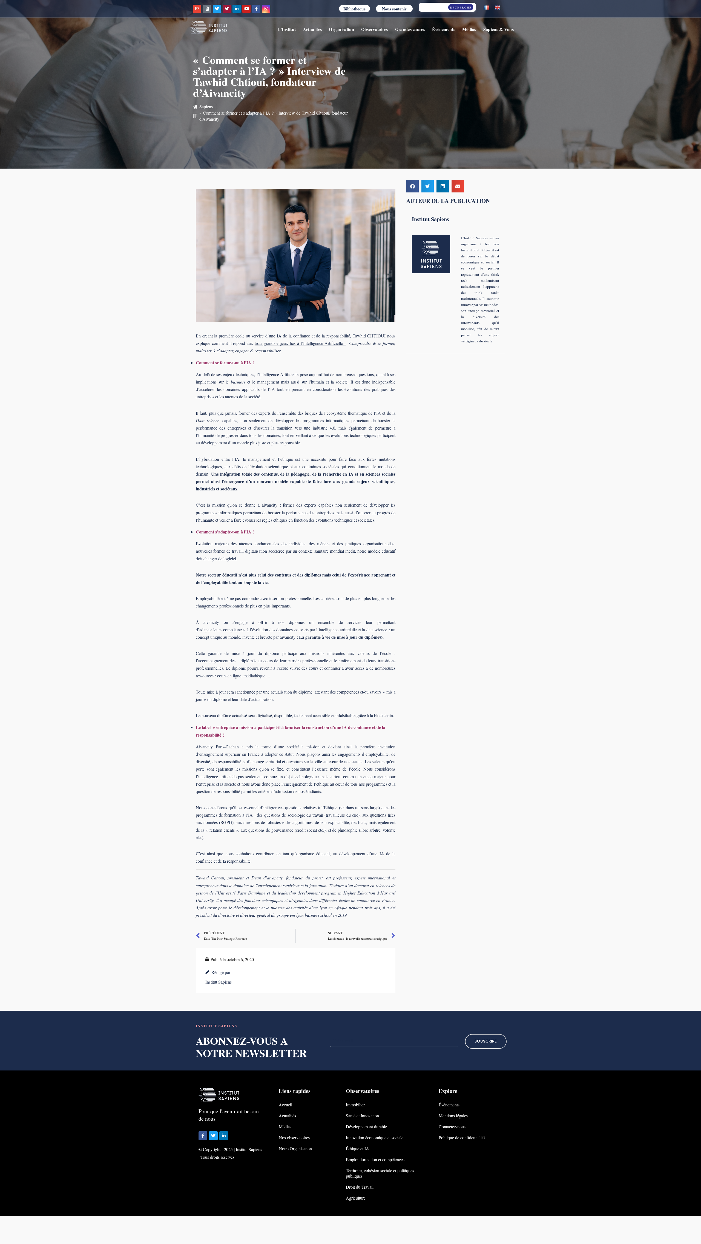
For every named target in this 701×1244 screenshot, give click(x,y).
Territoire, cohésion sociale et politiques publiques (380, 1173)
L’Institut (286, 29)
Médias (469, 29)
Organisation (341, 29)
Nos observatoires (294, 1137)
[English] (498, 7)
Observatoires (374, 29)
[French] (487, 7)
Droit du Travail (360, 1187)
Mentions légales (453, 1115)
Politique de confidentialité (462, 1137)
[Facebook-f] (256, 9)
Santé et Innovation (362, 1115)
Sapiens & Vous (498, 29)
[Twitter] (217, 9)
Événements (443, 29)
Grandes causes (410, 29)
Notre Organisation (295, 1148)
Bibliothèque (354, 9)
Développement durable (366, 1126)
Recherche (461, 7)
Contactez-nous (452, 1126)
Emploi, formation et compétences (375, 1159)
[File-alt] (207, 9)
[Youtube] (246, 9)
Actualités (312, 29)
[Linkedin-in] (236, 9)
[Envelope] (197, 9)
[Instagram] (266, 9)
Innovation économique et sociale (374, 1137)
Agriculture (356, 1198)
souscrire (486, 1041)
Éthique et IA (357, 1148)
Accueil (285, 1104)
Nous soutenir (394, 9)
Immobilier (355, 1104)
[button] (412, 186)
